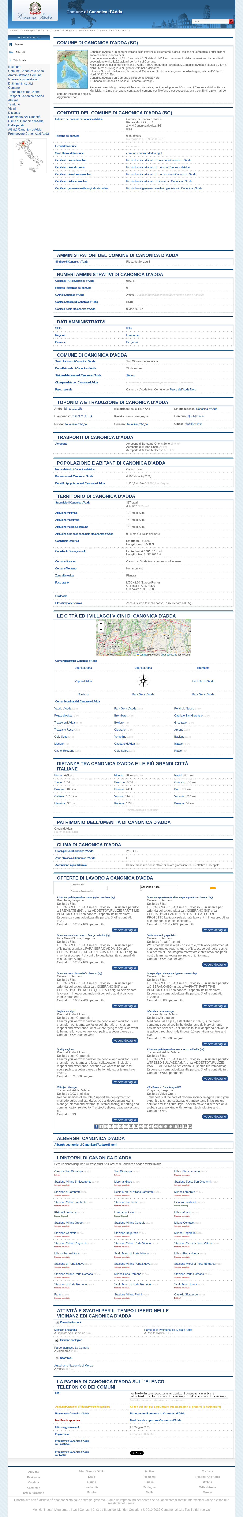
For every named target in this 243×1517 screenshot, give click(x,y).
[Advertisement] (143, 219)
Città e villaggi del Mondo (109, 1509)
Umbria (207, 1481)
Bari (176, 789)
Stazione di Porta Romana (70, 1284)
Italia (129, 328)
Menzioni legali (43, 1509)
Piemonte (150, 1476)
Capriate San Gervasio (188, 715)
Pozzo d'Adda (63, 715)
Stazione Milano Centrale (129, 1222)
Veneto (207, 1492)
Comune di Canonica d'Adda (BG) (97, 42)
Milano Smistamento (187, 1171)
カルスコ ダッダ (82, 416)
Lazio (91, 1476)
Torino (58, 782)
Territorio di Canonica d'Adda (96, 496)
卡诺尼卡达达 (193, 423)
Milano (118, 775)
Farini (57, 1294)
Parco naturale (63, 389)
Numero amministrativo (23, 79)
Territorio (14, 104)
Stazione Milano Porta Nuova (132, 1263)
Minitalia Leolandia (65, 1329)
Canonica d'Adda (100, 51)
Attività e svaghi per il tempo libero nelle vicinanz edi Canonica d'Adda (113, 1313)
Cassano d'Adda (124, 743)
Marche (91, 1492)
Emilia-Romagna (33, 1492)
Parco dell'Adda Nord (146, 77)
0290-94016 (133, 135)
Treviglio (113, 68)
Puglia (149, 1481)
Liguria (91, 1481)
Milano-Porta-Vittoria (67, 1253)
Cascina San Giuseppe (68, 1171)
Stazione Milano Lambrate (70, 1202)
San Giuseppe (123, 1171)
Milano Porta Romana (127, 1274)
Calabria (33, 1482)
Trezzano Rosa (63, 729)
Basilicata (33, 1477)
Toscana (207, 1471)
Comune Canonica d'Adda (91, 30)
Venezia (179, 796)
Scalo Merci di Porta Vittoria (131, 1253)
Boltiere (119, 722)
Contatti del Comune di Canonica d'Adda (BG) (114, 112)
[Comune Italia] (35, 19)
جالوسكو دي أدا (73, 408)
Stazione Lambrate (126, 1202)
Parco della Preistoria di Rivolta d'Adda (168, 1329)
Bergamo (132, 342)
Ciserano (119, 729)
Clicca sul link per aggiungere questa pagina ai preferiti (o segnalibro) (175, 1406)
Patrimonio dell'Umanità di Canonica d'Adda (114, 822)
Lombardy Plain (124, 1212)
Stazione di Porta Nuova (69, 1263)
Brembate (175, 64)
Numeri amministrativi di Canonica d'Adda (110, 274)
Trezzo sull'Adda (64, 722)
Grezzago (180, 722)
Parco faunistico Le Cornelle (71, 1347)
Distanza (14, 112)
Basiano (83, 694)
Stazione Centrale (65, 1232)
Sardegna (149, 1487)
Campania (33, 1487)
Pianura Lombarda (185, 1202)
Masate (59, 743)
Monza (61, 1368)
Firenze (119, 789)
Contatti (85, 1509)
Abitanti (13, 100)
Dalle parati (16, 125)
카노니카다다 (195, 416)
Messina (59, 803)
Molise (149, 1471)
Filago (178, 750)
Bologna (59, 789)
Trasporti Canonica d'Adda (26, 96)
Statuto (130, 375)
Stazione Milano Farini (128, 1294)
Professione (77, 884)
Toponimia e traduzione (24, 91)
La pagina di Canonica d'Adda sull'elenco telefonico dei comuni (110, 1384)
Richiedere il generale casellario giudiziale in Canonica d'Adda (164, 188)
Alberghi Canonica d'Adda (91, 1138)
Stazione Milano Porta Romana (73, 1274)
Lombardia (132, 335)
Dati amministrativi (81, 321)
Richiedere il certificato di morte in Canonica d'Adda (158, 167)
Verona (118, 796)
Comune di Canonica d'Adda (92, 355)
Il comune (14, 66)
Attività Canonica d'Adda (24, 129)
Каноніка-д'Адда (137, 424)
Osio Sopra (121, 750)
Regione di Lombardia (38, 30)
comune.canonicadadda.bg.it (144, 153)
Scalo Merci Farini (185, 1284)
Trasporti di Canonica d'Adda (95, 437)
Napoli (178, 775)
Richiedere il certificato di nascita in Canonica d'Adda (158, 160)
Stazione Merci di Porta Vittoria (193, 1243)
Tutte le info (19, 60)
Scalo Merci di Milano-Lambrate (134, 1191)
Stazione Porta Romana (189, 1274)
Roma (58, 775)
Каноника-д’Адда (76, 424)
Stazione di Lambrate (67, 1191)
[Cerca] (231, 21)
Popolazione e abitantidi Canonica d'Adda (111, 463)
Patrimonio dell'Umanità (24, 117)
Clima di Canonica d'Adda (89, 844)
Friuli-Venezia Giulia (91, 1471)
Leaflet (143, 654)
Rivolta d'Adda (156, 1333)
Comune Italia (17, 30)
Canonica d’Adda (206, 408)
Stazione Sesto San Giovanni (192, 1181)
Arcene (178, 729)
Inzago (178, 743)
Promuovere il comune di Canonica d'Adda (157, 1413)
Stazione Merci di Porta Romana (194, 1263)
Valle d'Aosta (207, 1487)
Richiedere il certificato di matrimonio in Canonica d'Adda (161, 174)
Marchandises (123, 1181)
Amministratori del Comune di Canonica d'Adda (117, 255)
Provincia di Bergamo (64, 30)
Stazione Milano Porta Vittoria (132, 1243)
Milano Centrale (184, 1222)
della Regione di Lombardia (191, 51)
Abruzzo (33, 1471)
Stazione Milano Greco (68, 1222)
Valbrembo (63, 1350)
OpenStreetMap (169, 654)
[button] (101, 624)
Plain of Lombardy (65, 1212)
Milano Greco (182, 1212)
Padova (119, 803)
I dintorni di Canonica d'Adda (94, 1157)
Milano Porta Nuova (186, 1253)
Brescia (179, 803)
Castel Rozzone (64, 750)
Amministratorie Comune (25, 75)
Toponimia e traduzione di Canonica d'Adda (112, 402)
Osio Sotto (60, 736)
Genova (179, 782)
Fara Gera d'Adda (156, 64)
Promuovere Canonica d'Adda (28, 133)
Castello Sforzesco (186, 1294)
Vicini (12, 108)
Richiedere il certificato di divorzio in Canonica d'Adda (159, 181)
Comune (14, 87)
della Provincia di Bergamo (154, 51)
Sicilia (149, 1492)
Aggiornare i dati (67, 97)
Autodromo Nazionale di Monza (73, 1365)
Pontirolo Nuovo (184, 708)
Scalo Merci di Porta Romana (132, 1284)
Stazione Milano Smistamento (72, 1181)
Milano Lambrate (184, 1191)
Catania (59, 796)
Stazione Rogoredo (126, 1232)
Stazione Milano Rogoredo (70, 1243)
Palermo (119, 782)
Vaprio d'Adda (134, 64)
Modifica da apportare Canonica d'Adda (155, 1420)
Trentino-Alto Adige (207, 1476)
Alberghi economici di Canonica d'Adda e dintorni (85, 1144)
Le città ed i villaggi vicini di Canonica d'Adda (116, 615)
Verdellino (120, 736)
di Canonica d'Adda (94, 12)
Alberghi (20, 52)
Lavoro (19, 44)
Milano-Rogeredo (185, 1232)
